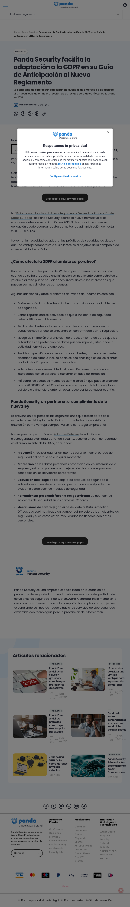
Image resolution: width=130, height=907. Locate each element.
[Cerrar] (108, 132)
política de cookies (69, 163)
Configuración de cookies (65, 176)
